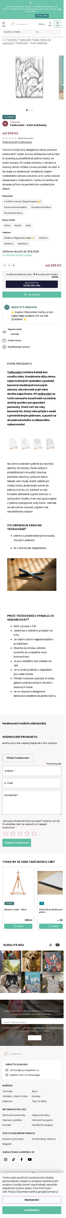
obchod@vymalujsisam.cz (24, 1070)
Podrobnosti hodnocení (17, 142)
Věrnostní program (42, 1120)
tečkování (45, 394)
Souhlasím (32, 1210)
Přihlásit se (41, 24)
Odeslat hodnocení (16, 843)
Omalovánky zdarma (43, 1139)
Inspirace (7, 1101)
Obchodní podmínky (13, 1115)
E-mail (8, 783)
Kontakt (6, 1125)
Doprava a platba (12, 1120)
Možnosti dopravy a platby (19, 255)
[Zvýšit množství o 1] (13, 265)
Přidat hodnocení (18, 758)
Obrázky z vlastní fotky (15, 1096)
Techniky (7, 1091)
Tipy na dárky (39, 1101)
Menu (4, 26)
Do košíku (34, 294)
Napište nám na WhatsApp (25, 1075)
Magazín (7, 1144)
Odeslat (34, 1038)
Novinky (36, 1096)
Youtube (57, 945)
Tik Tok (50, 945)
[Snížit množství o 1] (4, 265)
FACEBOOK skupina (42, 1125)
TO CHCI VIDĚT (41, 16)
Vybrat (20, 926)
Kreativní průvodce (13, 1139)
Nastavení (32, 1200)
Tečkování (14, 372)
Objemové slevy (41, 1115)
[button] (27, 110)
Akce (34, 1091)
